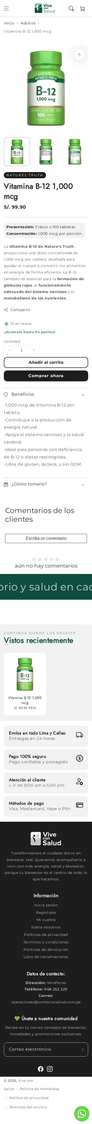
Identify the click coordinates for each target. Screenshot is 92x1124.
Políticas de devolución (46, 949)
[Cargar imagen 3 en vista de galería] (75, 151)
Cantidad (12, 341)
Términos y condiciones (46, 942)
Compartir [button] (20, 309)
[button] (6, 8)
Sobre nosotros (46, 927)
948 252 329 (55, 989)
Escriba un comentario (46, 538)
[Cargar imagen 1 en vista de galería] (17, 151)
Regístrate (46, 912)
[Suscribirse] (82, 1049)
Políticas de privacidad (46, 934)
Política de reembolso (39, 1089)
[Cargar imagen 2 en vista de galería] (46, 151)
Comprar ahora (46, 375)
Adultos (28, 23)
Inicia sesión (46, 905)
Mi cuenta (46, 919)
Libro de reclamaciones (46, 956)
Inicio (9, 23)
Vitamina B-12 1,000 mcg (28, 31)
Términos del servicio (28, 1107)
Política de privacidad (29, 1098)
